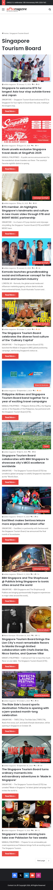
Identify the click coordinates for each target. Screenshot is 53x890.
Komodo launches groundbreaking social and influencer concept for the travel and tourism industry (26, 275)
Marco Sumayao (9, 635)
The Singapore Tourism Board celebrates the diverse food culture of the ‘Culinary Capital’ (25, 336)
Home (5, 33)
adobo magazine (10, 84)
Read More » (10, 111)
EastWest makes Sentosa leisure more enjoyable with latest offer (23, 522)
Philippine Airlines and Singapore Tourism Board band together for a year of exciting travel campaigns (25, 397)
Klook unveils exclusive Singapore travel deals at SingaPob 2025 (24, 151)
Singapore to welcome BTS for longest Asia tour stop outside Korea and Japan (26, 91)
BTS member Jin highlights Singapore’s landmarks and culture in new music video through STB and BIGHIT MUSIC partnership (26, 212)
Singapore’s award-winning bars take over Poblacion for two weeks (24, 835)
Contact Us (12, 885)
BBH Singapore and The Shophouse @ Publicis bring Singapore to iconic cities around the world (25, 581)
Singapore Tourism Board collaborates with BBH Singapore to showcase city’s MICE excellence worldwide (25, 461)
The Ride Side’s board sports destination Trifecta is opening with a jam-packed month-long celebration (25, 710)
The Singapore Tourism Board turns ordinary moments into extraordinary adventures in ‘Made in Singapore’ (26, 775)
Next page (41, 861)
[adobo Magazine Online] (16, 9)
